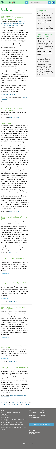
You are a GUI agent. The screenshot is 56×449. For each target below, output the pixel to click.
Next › (24, 404)
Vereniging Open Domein (28, 443)
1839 (25, 402)
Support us (42, 415)
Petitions (31, 414)
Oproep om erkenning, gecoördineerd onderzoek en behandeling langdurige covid (13, 23)
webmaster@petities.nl (34, 432)
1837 (17, 402)
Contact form (32, 430)
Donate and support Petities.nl (41, 424)
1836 (13, 402)
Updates (42, 410)
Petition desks (32, 415)
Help (30, 410)
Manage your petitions (34, 417)
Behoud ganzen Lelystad (14, 117)
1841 (4, 404)
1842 (9, 404)
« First (3, 402)
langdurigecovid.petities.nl (8, 94)
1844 (17, 404)
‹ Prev (6, 402)
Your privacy (43, 412)
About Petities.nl (44, 414)
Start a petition (32, 412)
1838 (21, 402)
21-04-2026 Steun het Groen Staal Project (11, 422)
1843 (13, 404)
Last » (28, 404)
